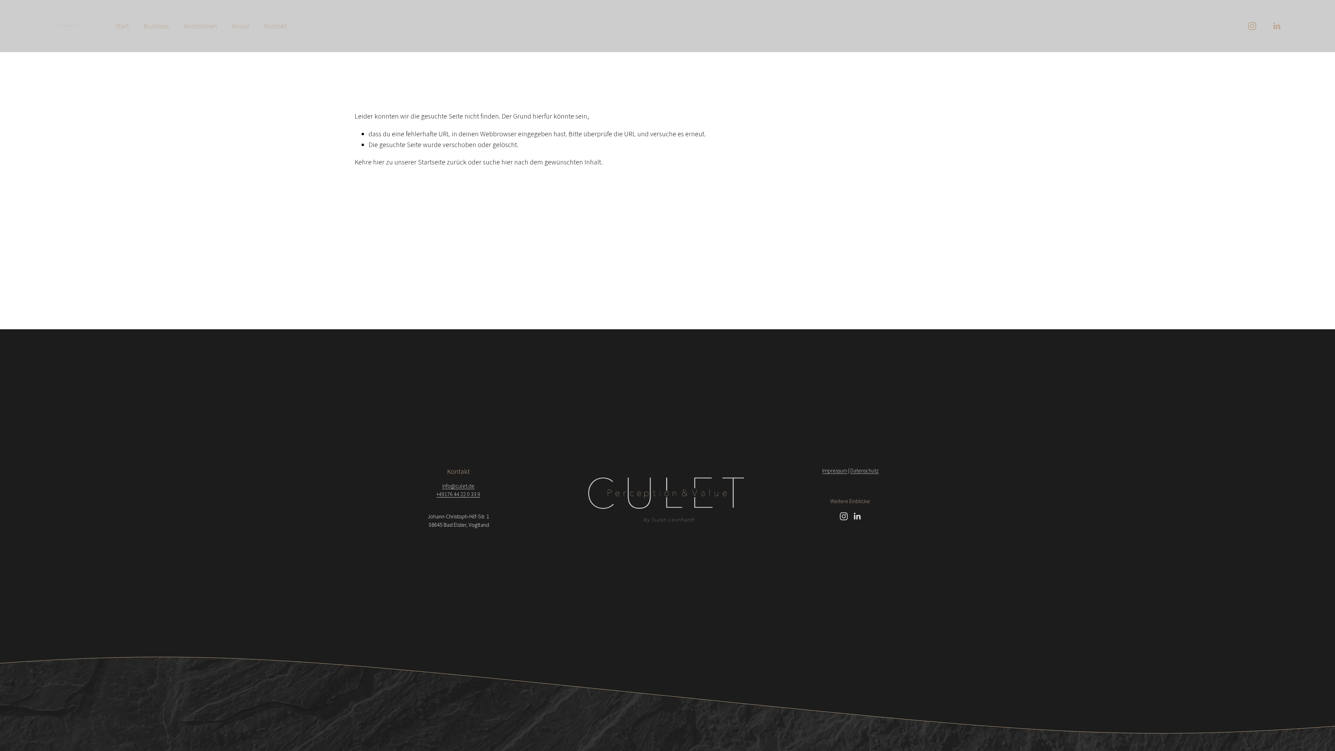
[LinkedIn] (1276, 26)
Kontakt (275, 26)
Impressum (834, 470)
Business (156, 26)
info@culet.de (458, 485)
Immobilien (200, 26)
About (240, 26)
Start (122, 26)
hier (379, 162)
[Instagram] (1252, 26)
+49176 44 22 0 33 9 (458, 494)
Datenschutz (864, 470)
